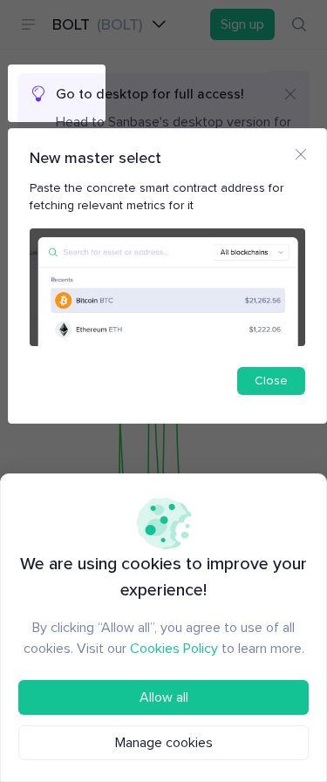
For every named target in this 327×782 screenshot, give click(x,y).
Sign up (242, 24)
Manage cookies (164, 742)
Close (271, 380)
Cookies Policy (174, 648)
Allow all (164, 697)
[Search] (299, 24)
